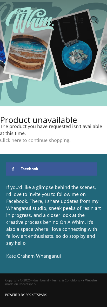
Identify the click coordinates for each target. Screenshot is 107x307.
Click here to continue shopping (34, 140)
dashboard (41, 280)
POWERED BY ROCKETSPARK (25, 295)
